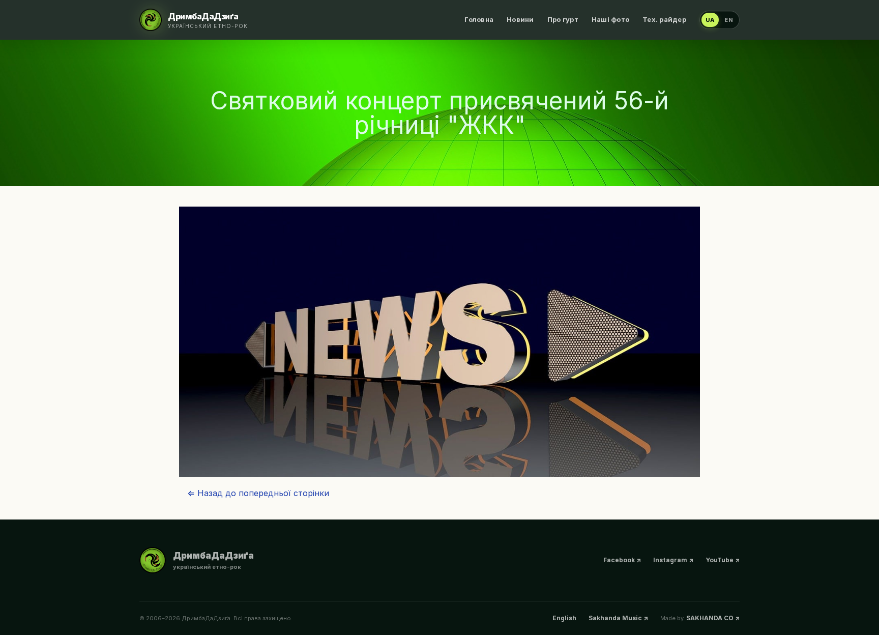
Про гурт (562, 19)
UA (710, 19)
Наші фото (610, 19)
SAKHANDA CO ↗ (713, 618)
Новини (520, 19)
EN (729, 19)
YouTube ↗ (723, 560)
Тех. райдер (664, 19)
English (564, 618)
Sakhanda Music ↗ (618, 618)
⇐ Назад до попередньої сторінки (258, 493)
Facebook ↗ (622, 560)
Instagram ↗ (673, 560)
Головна (478, 19)
